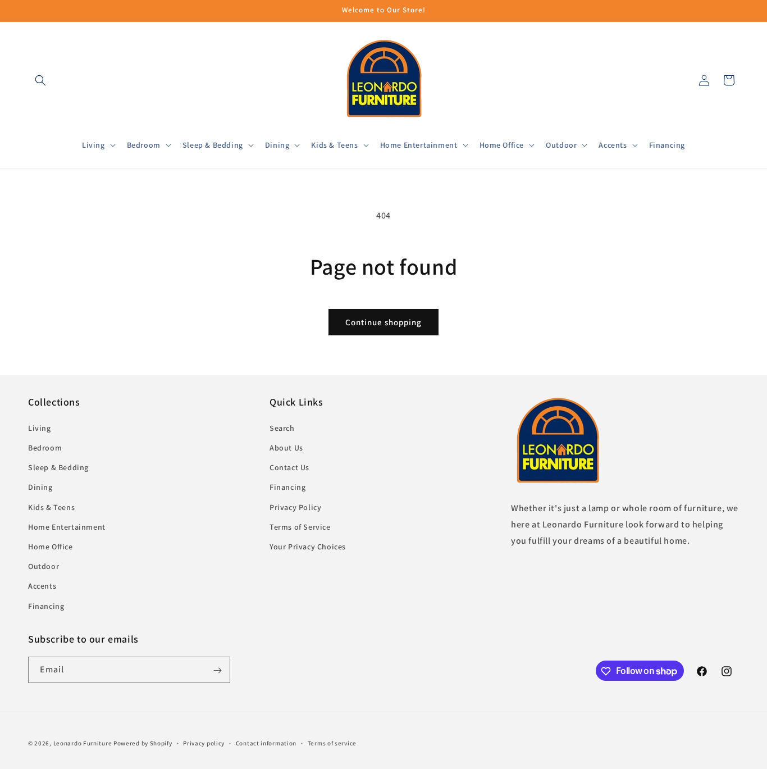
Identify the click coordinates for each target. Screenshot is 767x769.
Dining (40, 487)
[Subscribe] (217, 670)
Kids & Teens (51, 507)
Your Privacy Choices (308, 546)
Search (282, 427)
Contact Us (289, 467)
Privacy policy (204, 743)
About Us (286, 448)
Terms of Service (300, 526)
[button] (40, 80)
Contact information (266, 743)
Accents (42, 586)
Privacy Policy (295, 507)
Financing (46, 605)
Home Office (50, 546)
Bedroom (45, 448)
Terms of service (332, 743)
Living (39, 427)
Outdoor (43, 566)
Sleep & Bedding (58, 467)
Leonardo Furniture (82, 743)
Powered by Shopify (142, 743)
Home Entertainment (67, 526)
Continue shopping (383, 322)
